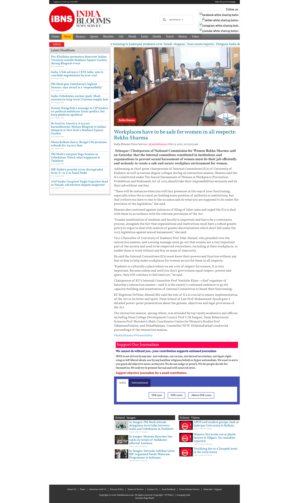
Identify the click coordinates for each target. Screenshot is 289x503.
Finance (80, 37)
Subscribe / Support (212, 489)
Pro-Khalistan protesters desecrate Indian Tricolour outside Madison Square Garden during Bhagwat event (79, 60)
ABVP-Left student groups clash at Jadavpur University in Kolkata (216, 424)
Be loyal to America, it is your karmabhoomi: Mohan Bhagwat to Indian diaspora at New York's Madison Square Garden (78, 128)
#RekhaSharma (123, 335)
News (67, 37)
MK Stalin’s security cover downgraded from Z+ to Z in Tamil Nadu (77, 171)
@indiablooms (158, 144)
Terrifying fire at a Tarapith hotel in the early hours (215, 450)
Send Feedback (168, 489)
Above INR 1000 (201, 395)
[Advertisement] (80, 339)
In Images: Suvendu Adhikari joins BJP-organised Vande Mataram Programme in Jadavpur (152, 454)
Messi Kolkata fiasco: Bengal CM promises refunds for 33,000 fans (79, 144)
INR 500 (157, 395)
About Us (71, 489)
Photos (182, 37)
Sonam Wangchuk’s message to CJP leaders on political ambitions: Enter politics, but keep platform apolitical (79, 111)
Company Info (183, 495)
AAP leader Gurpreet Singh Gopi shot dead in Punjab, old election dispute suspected (79, 183)
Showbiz (108, 37)
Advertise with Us (97, 489)
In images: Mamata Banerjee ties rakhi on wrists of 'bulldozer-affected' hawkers (150, 440)
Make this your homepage (225, 2)
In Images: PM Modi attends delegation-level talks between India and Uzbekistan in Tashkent (151, 425)
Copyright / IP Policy (163, 495)
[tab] (122, 383)
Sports (94, 37)
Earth (144, 37)
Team (82, 489)
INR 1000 (176, 395)
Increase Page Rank (144, 498)
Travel (169, 37)
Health (157, 37)
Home (55, 37)
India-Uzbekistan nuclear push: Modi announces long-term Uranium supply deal (79, 98)
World (132, 37)
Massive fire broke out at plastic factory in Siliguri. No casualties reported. (215, 437)
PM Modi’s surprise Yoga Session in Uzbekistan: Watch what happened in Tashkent (75, 157)
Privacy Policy (117, 489)
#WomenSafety (143, 335)
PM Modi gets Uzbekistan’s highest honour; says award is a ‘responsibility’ (77, 86)
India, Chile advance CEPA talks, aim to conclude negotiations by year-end (77, 74)
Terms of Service (135, 489)
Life (121, 37)
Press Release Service (189, 489)
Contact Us (152, 489)
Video (195, 37)
